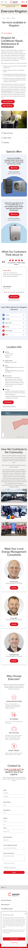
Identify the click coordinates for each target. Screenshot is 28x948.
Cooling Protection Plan (6, 91)
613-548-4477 (13, 362)
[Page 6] (13, 292)
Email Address (6, 810)
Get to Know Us (5, 904)
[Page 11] (21, 292)
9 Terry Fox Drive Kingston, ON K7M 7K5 (9, 355)
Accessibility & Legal (6, 909)
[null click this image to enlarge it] (14, 496)
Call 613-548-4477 (8, 101)
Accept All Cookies (14, 938)
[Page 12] (23, 292)
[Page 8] (16, 292)
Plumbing (20, 396)
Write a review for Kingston (9, 406)
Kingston (13, 18)
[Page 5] (11, 292)
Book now (24, 5)
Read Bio (14, 588)
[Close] (25, 913)
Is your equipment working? (10, 845)
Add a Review (14, 296)
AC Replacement (14, 391)
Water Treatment (14, 398)
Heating (16, 396)
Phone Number (7, 802)
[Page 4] (9, 292)
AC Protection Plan (16, 393)
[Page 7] (14, 292)
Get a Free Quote (7, 105)
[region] (14, 278)
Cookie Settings (14, 942)
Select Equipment (7, 837)
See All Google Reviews (14, 300)
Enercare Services (6, 900)
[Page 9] (18, 292)
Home (4, 18)
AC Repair (7, 391)
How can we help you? (8, 853)
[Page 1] (4, 292)
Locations (8, 18)
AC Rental (20, 391)
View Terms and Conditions (14, 171)
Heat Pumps (10, 394)
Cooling (12, 396)
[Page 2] (6, 292)
